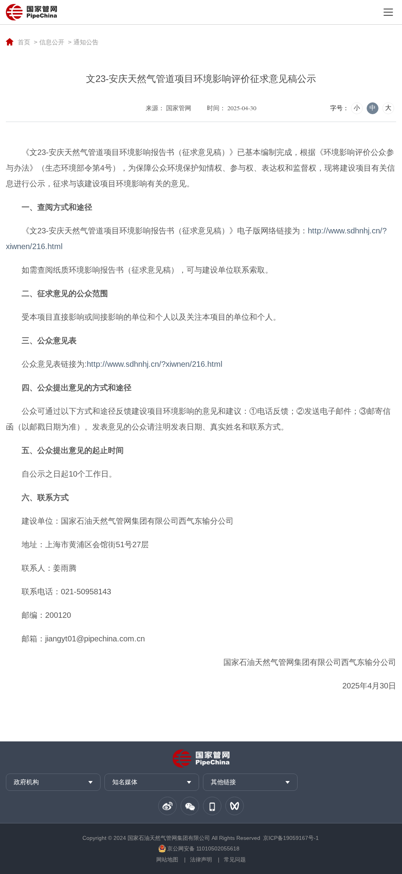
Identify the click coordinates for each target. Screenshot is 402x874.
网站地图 (167, 859)
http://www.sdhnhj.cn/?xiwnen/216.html (154, 364)
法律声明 (201, 859)
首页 (24, 42)
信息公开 (51, 42)
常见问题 (235, 859)
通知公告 (86, 42)
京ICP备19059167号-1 (291, 838)
